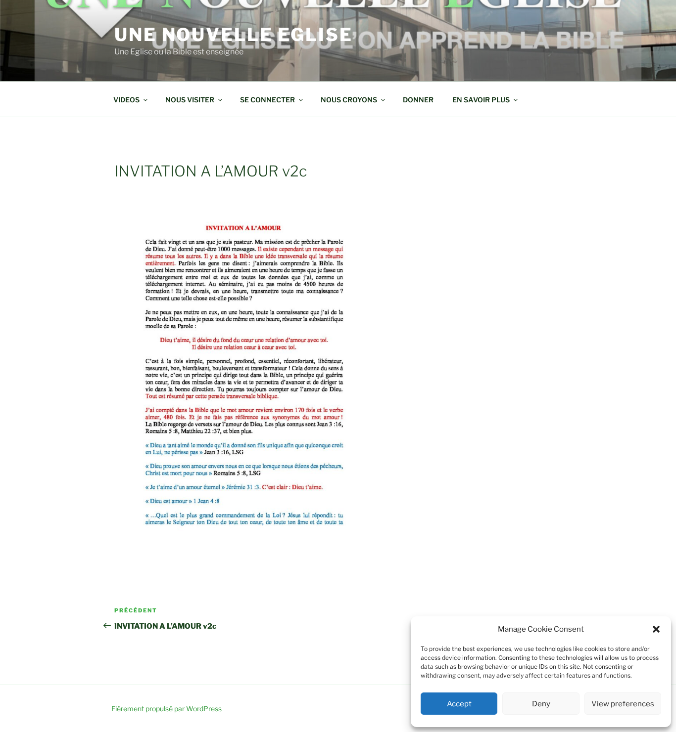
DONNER (418, 99)
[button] (656, 629)
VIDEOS (126, 99)
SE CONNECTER (267, 99)
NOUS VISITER (189, 99)
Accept (459, 703)
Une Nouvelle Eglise (233, 34)
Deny (541, 703)
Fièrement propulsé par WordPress (166, 708)
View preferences (622, 703)
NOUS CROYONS (349, 99)
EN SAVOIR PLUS (481, 99)
